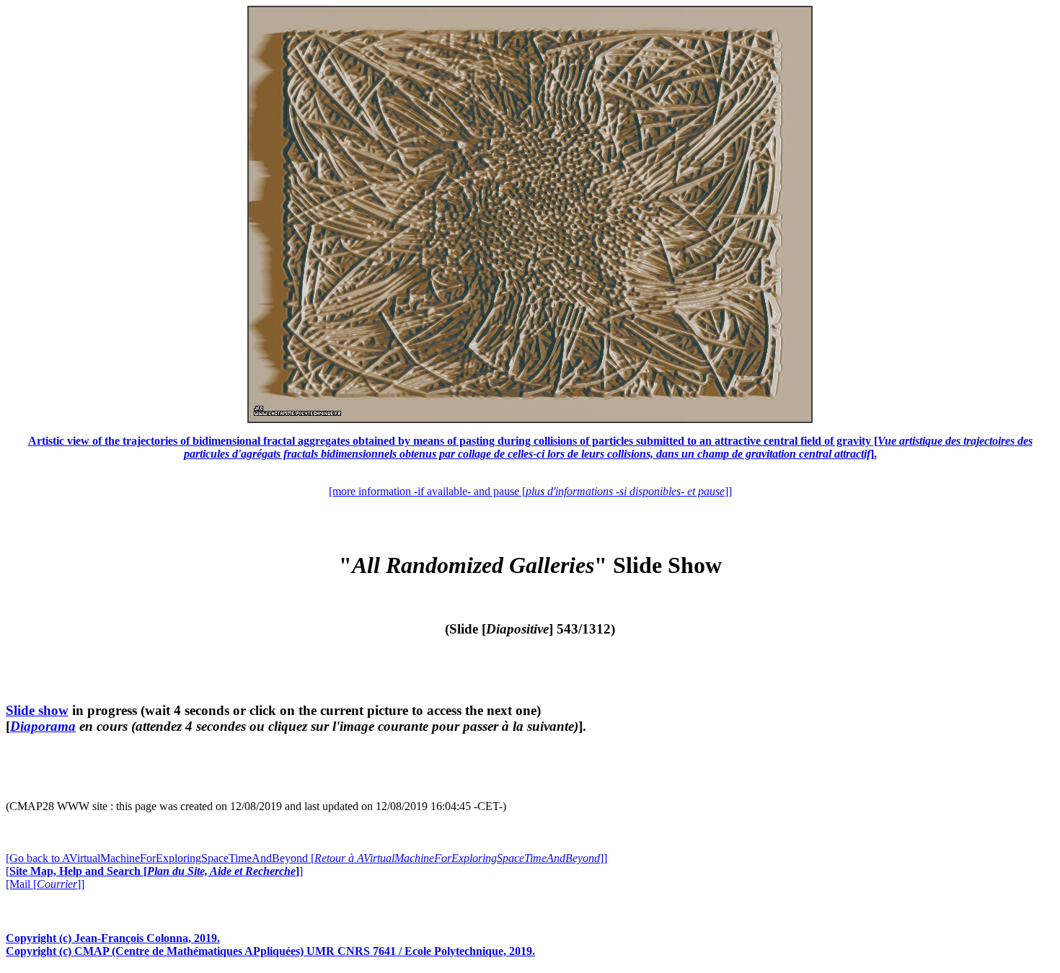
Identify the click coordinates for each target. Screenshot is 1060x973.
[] (154, 871)
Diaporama (43, 726)
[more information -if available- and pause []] (530, 491)
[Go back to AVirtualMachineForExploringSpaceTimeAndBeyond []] (306, 858)
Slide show (37, 710)
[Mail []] (45, 884)
